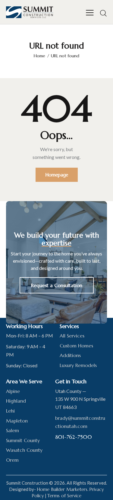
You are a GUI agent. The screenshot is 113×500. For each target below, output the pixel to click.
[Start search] (103, 12)
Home (39, 56)
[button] (90, 12)
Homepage (56, 175)
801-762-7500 (73, 436)
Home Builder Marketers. (62, 489)
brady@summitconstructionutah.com (80, 422)
